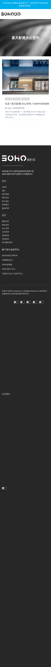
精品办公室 (25, 99)
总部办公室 (16, 99)
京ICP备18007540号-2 (20, 294)
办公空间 (8, 99)
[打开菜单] (42, 14)
